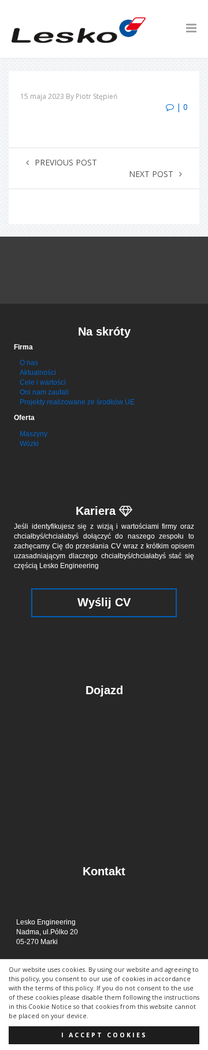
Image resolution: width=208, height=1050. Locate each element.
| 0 (181, 106)
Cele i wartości (43, 382)
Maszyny (33, 434)
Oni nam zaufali (44, 392)
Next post (151, 173)
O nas (29, 363)
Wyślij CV (104, 602)
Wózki (29, 444)
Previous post (66, 162)
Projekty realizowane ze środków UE (77, 402)
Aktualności (38, 373)
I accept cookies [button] (104, 1035)
